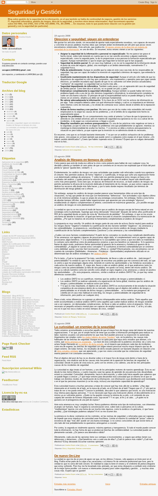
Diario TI (5, 280)
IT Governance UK (9, 266)
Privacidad (6, 206)
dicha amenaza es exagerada (78, 342)
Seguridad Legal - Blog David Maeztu (17, 312)
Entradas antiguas (148, 484)
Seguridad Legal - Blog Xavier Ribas (17, 324)
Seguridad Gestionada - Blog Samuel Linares (21, 308)
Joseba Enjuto (25, 37)
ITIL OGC (6, 264)
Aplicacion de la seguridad (71, 150)
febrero (9, 143)
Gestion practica (9, 192)
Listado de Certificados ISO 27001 (16, 244)
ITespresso (6, 278)
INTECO (5, 250)
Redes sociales (8, 208)
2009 (7, 107)
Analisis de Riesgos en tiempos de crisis (83, 160)
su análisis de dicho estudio (91, 344)
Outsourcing (7, 204)
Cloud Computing (9, 170)
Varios (64, 477)
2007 (7, 148)
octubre (10, 116)
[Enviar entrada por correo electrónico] (106, 147)
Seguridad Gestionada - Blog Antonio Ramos (21, 300)
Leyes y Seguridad (10, 198)
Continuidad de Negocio (12, 174)
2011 (7, 102)
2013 (7, 97)
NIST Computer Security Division (15, 246)
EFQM (4, 284)
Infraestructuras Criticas (12, 196)
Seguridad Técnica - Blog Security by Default (21, 328)
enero (9, 146)
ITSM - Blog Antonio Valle (12, 332)
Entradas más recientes (65, 484)
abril (8, 139)
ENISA (5, 252)
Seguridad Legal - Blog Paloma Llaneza (19, 318)
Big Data (5, 166)
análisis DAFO (100, 253)
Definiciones (7, 180)
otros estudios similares (67, 351)
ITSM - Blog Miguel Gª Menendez (16, 334)
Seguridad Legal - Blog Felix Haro (16, 314)
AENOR (5, 258)
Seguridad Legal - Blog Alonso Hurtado (18, 310)
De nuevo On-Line (67, 455)
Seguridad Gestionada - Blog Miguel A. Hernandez (23, 306)
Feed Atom (6, 360)
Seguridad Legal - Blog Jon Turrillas (17, 316)
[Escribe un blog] (111, 147)
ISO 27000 (6, 240)
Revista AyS (7, 282)
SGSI (4, 220)
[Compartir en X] (114, 147)
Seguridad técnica (9, 214)
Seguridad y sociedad (11, 218)
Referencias (7, 210)
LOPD (4, 200)
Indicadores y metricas (11, 194)
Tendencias (81, 317)
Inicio (107, 484)
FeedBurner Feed (9, 385)
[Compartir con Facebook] (117, 147)
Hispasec (6, 254)
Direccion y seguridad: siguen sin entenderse (86, 39)
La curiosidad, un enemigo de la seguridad (84, 327)
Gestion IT (6, 190)
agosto (9, 121)
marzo (9, 141)
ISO (3, 256)
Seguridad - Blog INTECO (13, 296)
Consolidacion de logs (11, 172)
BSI (3, 260)
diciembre (10, 111)
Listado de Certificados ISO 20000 (16, 270)
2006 (7, 151)
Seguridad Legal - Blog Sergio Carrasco (19, 320)
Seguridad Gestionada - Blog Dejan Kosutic (20, 302)
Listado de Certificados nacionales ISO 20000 (21, 272)
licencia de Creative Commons (35, 402)
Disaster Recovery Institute (13, 274)
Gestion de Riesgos (69, 317)
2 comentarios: (93, 314)
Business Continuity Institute (14, 276)
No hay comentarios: (96, 147)
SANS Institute (8, 248)
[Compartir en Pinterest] (120, 147)
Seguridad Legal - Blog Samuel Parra (17, 322)
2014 (7, 94)
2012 (7, 99)
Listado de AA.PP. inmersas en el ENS (18, 236)
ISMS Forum (7, 242)
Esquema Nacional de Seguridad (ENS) (18, 238)
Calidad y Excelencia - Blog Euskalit (17, 336)
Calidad (5, 168)
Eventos (5, 186)
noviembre (11, 114)
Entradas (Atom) (74, 489)
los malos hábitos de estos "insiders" (98, 337)
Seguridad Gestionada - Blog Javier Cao (19, 304)
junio (8, 134)
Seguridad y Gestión (34, 12)
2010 (7, 104)
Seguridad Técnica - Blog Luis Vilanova (18, 326)
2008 (7, 109)
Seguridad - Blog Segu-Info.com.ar (16, 298)
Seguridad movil (9, 212)
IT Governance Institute (11, 268)
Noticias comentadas (83, 448)
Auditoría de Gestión (10, 164)
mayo (9, 137)
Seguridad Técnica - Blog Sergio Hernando (20, 330)
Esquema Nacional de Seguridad (16, 182)
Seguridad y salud (9, 216)
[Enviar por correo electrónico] (108, 147)
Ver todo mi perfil (9, 52)
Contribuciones (8, 176)
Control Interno (8, 178)
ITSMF (4, 262)
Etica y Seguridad (68, 448)
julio (8, 132)
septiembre (11, 118)
